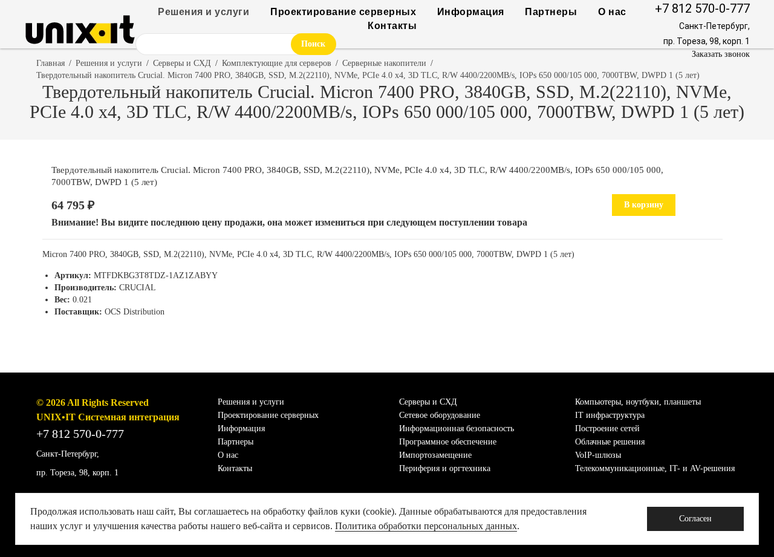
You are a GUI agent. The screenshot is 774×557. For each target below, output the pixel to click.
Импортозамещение (435, 455)
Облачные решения (610, 441)
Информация (470, 12)
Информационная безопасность (456, 428)
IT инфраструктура (610, 415)
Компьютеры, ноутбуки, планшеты (638, 401)
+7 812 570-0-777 (702, 8)
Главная (50, 63)
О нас (612, 12)
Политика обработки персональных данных (426, 526)
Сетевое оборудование (439, 415)
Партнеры (551, 12)
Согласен (695, 518)
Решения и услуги (203, 12)
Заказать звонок (721, 54)
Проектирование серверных (343, 12)
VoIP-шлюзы (598, 455)
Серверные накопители (384, 63)
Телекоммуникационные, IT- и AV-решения (655, 468)
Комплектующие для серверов (276, 63)
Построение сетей (607, 428)
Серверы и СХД (182, 63)
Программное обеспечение (447, 441)
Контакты (392, 26)
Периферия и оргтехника (444, 468)
